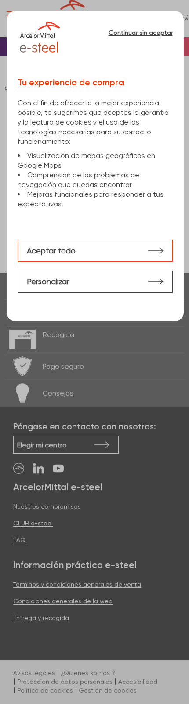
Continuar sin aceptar (141, 32)
